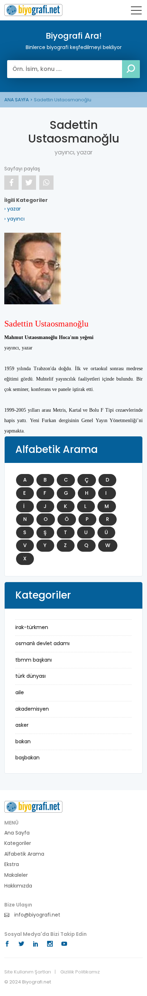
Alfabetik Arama (24, 854)
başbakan (27, 757)
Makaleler (16, 875)
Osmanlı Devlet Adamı (42, 643)
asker (22, 725)
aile (19, 692)
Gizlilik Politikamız (80, 972)
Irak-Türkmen (31, 627)
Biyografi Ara (33, 10)
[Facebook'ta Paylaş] (11, 182)
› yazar (12, 208)
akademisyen (32, 708)
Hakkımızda (18, 886)
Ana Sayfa (17, 833)
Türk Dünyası (30, 676)
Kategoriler (17, 843)
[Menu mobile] (136, 11)
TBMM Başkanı (33, 659)
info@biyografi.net (36, 915)
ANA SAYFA (16, 99)
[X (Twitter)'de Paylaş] (29, 182)
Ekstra (11, 864)
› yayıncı (14, 218)
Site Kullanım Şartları (27, 972)
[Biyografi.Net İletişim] (33, 806)
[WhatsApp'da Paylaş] (46, 182)
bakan (23, 741)
